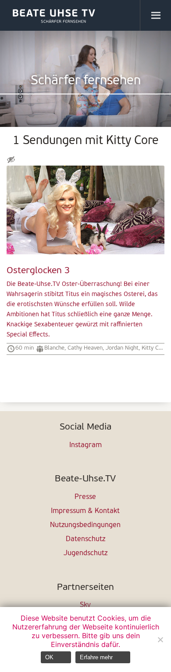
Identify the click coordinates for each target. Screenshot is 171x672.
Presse (85, 497)
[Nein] (160, 639)
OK (49, 657)
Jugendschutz (85, 553)
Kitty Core (154, 348)
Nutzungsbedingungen (85, 525)
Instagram (85, 445)
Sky (85, 605)
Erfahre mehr (96, 657)
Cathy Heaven (85, 348)
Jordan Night (122, 348)
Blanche (54, 348)
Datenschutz (85, 539)
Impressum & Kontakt (85, 511)
